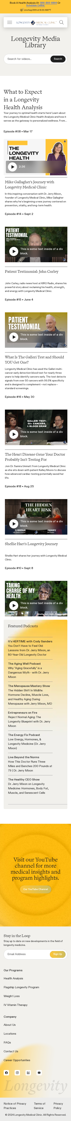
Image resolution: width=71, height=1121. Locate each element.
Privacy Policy (58, 1106)
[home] (36, 22)
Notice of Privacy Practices (15, 1106)
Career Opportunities (17, 1060)
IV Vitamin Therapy (15, 1005)
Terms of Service (39, 1106)
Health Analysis (13, 978)
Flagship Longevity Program (21, 987)
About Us (10, 1025)
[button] (9, 22)
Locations (10, 1033)
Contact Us (11, 1051)
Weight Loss (12, 996)
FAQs (7, 1042)
